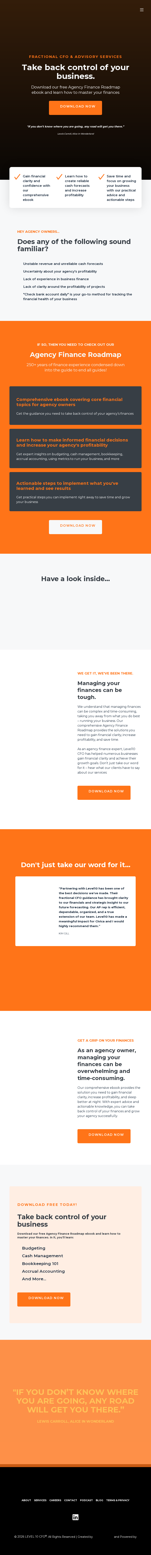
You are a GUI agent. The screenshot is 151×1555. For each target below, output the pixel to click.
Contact (70, 1500)
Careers (55, 1500)
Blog (99, 1500)
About (26, 1500)
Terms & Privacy (117, 1500)
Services (40, 1500)
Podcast (86, 1500)
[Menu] (142, 10)
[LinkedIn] (75, 1517)
